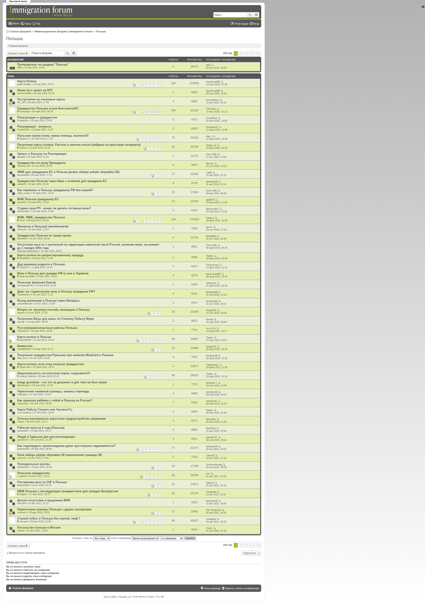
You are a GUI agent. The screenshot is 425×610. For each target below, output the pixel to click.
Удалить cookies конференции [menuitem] (242, 588)
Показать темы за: (82, 538)
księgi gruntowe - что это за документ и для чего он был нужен (62, 382)
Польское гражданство (33, 473)
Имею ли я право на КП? (35, 90)
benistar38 (23, 175)
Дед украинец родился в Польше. (41, 264)
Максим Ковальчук (27, 251)
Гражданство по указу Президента (41, 163)
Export (23, 147)
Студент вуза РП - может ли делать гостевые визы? (54, 208)
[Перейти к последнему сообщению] (212, 65)
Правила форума (18, 46)
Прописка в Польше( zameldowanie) (42, 226)
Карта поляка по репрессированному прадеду (50, 255)
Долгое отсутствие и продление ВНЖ (43, 500)
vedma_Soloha (27, 376)
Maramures (23, 385)
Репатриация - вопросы (34, 126)
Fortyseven (212, 264)
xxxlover (22, 512)
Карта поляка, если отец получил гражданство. (51, 364)
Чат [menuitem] (39, 23)
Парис (209, 255)
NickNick (211, 419)
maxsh (21, 312)
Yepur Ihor (25, 367)
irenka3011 (23, 467)
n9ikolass (22, 394)
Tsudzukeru (23, 294)
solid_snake (23, 193)
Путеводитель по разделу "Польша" (43, 64)
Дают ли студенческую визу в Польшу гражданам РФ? (56, 291)
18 (152, 112)
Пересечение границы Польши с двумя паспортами (54, 509)
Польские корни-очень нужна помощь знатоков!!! (53, 135)
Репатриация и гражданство (37, 117)
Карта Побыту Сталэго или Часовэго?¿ (45, 409)
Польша (101, 31)
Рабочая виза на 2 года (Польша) (40, 427)
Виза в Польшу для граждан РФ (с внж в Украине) (52, 273)
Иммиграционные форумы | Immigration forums (64, 31)
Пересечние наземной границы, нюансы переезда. (53, 391)
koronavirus (212, 100)
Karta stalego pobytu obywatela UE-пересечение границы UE (59, 455)
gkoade (21, 156)
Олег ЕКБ (211, 154)
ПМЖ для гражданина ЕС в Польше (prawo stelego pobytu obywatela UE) (68, 172)
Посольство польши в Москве (39, 527)
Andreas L (211, 382)
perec (209, 227)
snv (208, 473)
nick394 (21, 503)
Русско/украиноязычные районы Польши (47, 327)
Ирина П (24, 138)
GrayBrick (22, 120)
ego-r (209, 136)
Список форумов (20, 31)
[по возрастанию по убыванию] (172, 538)
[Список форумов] (41, 11)
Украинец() (212, 364)
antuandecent (24, 303)
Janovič (21, 229)
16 (145, 112)
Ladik (209, 172)
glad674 (210, 199)
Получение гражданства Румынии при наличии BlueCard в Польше (65, 355)
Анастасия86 (26, 276)
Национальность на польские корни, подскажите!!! (53, 373)
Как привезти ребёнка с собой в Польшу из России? (54, 400)
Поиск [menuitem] (27, 23)
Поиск (250, 14)
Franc (209, 528)
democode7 (23, 211)
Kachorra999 (213, 81)
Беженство (25, 346)
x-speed (21, 476)
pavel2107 (22, 439)
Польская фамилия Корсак (36, 282)
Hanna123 (22, 330)
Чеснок (23, 521)
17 (149, 112)
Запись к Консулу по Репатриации (41, 153)
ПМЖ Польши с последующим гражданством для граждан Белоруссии (67, 491)
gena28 (21, 202)
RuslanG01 (23, 129)
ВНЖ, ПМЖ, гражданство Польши (41, 217)
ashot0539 (25, 340)
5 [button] (254, 53)
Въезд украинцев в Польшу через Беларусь (48, 300)
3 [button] (245, 53)
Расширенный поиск (256, 14)
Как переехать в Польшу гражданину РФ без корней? (55, 190)
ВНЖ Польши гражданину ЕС (38, 199)
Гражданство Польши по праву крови (44, 235)
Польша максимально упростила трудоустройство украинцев (61, 418)
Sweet (20, 530)
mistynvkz (22, 403)
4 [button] (249, 53)
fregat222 (211, 310)
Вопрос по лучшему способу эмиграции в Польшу (53, 309)
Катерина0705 (25, 285)
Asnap (20, 321)
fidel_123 (22, 358)
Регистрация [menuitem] (241, 23)
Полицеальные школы (33, 464)
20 (160, 112)
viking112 (211, 283)
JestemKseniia (214, 464)
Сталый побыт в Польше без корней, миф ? (48, 518)
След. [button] (259, 53)
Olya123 (24, 267)
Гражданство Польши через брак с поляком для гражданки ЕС (62, 181)
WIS (19, 67)
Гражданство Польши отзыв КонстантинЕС (48, 108)
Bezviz (209, 163)
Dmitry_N (211, 145)
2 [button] (240, 53)
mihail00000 (23, 349)
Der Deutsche (213, 510)
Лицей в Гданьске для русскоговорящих (46, 436)
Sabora (210, 218)
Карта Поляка (27, 81)
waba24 (21, 184)
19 (156, 112)
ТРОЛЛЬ (211, 109)
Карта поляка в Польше (34, 337)
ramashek (211, 401)
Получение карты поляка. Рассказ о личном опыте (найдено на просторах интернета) (78, 144)
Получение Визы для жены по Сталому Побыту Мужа (55, 318)
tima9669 (22, 238)
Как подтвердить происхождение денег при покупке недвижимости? (66, 445)
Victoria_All (23, 166)
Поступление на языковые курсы (41, 99)
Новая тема (16, 53)
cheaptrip (211, 491)
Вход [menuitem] (256, 23)
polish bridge (24, 84)
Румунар (24, 111)
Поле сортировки (121, 538)
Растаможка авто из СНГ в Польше (42, 482)
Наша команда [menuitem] (212, 588)
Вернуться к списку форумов (27, 552)
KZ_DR (21, 102)
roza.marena (24, 412)
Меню (16, 23)
